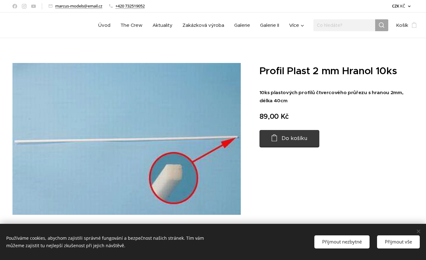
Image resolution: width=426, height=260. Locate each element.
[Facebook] (15, 6)
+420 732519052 (130, 6)
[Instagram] (24, 6)
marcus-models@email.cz (78, 6)
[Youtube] (33, 6)
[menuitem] (106, 25)
